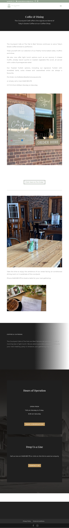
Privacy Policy (27, 521)
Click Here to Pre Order (34, 182)
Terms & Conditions (38, 521)
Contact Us (35, 465)
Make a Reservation (34, 424)
